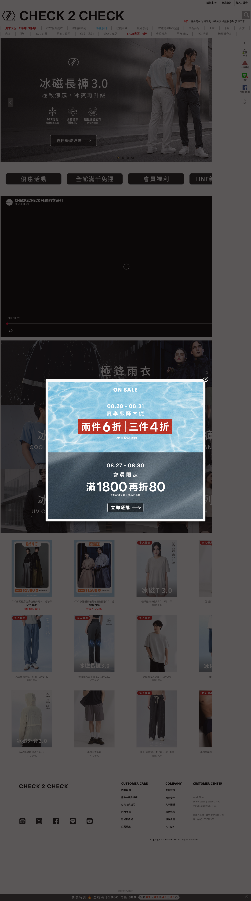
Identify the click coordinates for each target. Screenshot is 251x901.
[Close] (205, 379)
